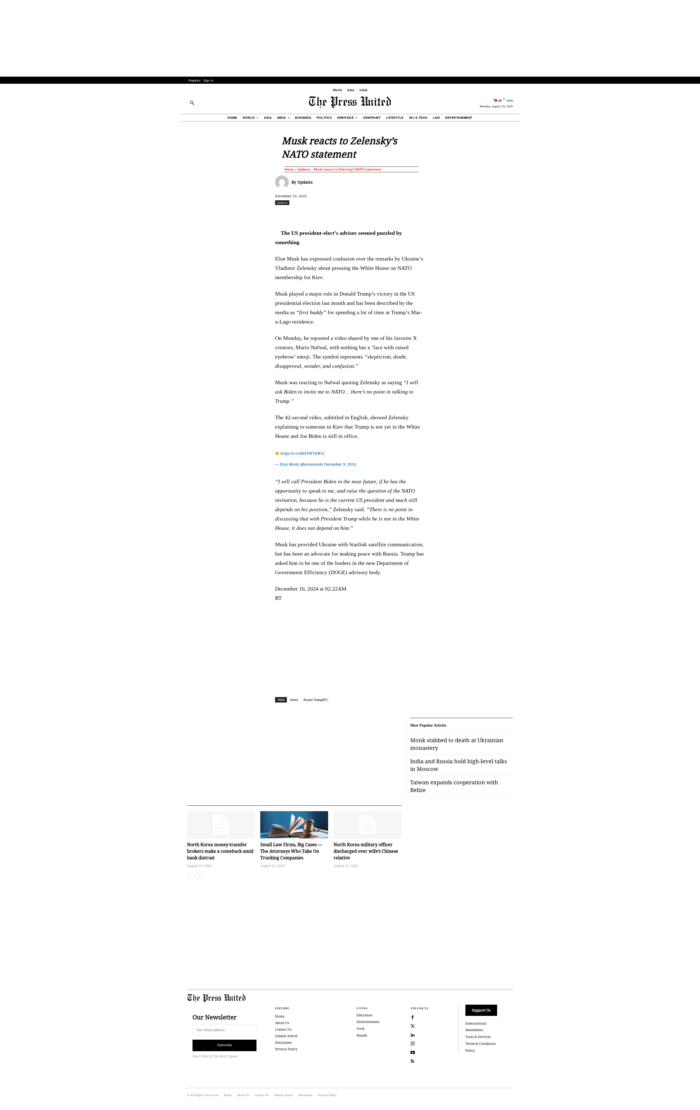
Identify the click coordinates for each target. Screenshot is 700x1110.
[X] (326, 214)
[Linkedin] (363, 214)
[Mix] (426, 214)
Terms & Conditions (480, 1043)
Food (360, 1028)
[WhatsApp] (351, 214)
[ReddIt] (338, 214)
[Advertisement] (350, 38)
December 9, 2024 (340, 464)
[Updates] (283, 182)
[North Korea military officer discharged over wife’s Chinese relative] (367, 824)
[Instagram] (412, 1043)
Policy (470, 1050)
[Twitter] (412, 1026)
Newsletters (474, 1030)
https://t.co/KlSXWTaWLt (303, 453)
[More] (527, 214)
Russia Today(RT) (315, 700)
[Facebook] (313, 214)
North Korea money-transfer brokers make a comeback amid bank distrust (220, 851)
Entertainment (368, 1021)
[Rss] (412, 1061)
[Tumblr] (401, 214)
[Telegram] (414, 214)
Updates (303, 169)
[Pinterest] (376, 214)
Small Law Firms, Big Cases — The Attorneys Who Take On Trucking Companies (291, 851)
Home (289, 169)
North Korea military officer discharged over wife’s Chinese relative (366, 851)
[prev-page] (190, 876)
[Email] (389, 214)
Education (364, 1015)
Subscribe (224, 1045)
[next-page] (199, 876)
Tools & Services (478, 1036)
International (475, 1023)
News (294, 700)
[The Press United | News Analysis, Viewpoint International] (350, 102)
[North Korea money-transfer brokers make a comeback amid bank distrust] (221, 824)
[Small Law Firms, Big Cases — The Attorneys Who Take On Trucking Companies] (294, 824)
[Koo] (514, 214)
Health (362, 1035)
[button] (192, 103)
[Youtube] (412, 1052)
